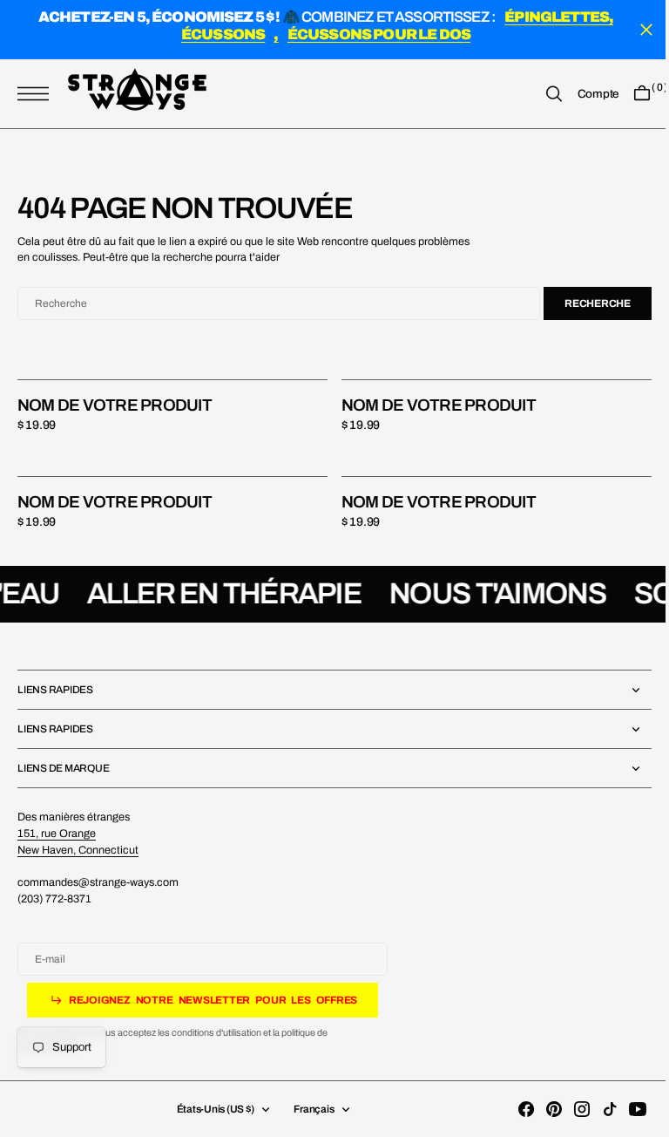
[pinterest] (541, 1109)
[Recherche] (541, 95)
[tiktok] (597, 1109)
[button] (37, 94)
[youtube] (625, 1109)
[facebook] (513, 1109)
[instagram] (569, 1109)
